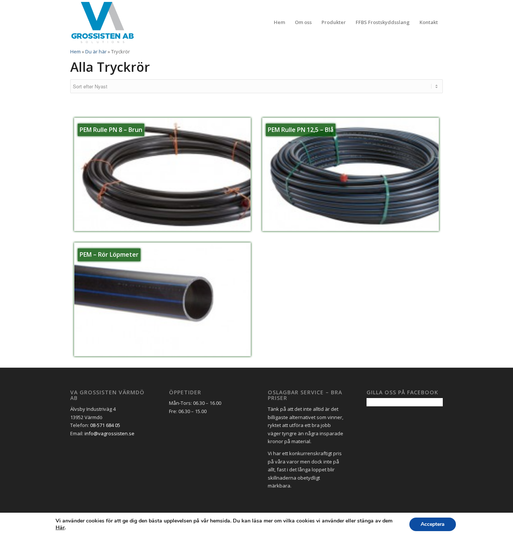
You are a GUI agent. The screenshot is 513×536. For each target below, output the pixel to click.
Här (60, 527)
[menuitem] (279, 22)
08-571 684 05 (105, 425)
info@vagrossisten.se (109, 433)
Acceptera (433, 524)
